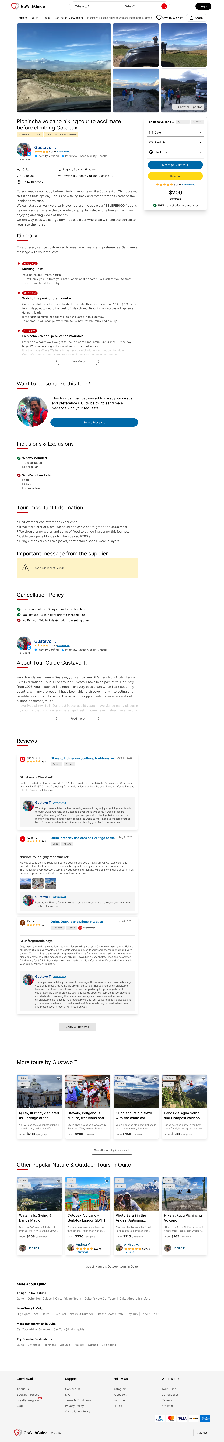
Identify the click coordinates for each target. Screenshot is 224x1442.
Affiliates (167, 1406)
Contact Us (72, 1389)
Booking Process (28, 1394)
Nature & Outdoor (81, 1314)
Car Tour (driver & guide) (69, 17)
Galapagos (109, 1344)
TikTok (117, 1406)
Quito (35, 17)
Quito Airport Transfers (134, 1298)
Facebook (120, 1394)
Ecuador (22, 17)
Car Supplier (170, 1394)
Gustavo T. (45, 147)
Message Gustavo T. (175, 165)
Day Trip (132, 1314)
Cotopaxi (34, 1344)
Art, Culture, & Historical (50, 1314)
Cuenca (93, 1344)
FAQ (67, 1394)
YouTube (119, 1400)
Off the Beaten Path (110, 1314)
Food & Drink (150, 1314)
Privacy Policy (74, 1406)
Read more (77, 718)
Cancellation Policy (77, 1411)
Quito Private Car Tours (100, 1298)
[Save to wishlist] (59, 1079)
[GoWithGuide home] (28, 6)
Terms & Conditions (78, 1400)
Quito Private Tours (68, 1298)
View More (78, 361)
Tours (46, 17)
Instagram (120, 1389)
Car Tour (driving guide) (69, 1329)
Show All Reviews (77, 1027)
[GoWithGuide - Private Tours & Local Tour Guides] (24, 150)
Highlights (23, 1314)
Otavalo (65, 1344)
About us (23, 1389)
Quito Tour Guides (40, 1298)
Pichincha (50, 1344)
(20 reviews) (59, 802)
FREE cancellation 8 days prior (178, 205)
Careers (167, 1400)
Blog (20, 1406)
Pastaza (79, 1344)
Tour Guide (169, 1389)
